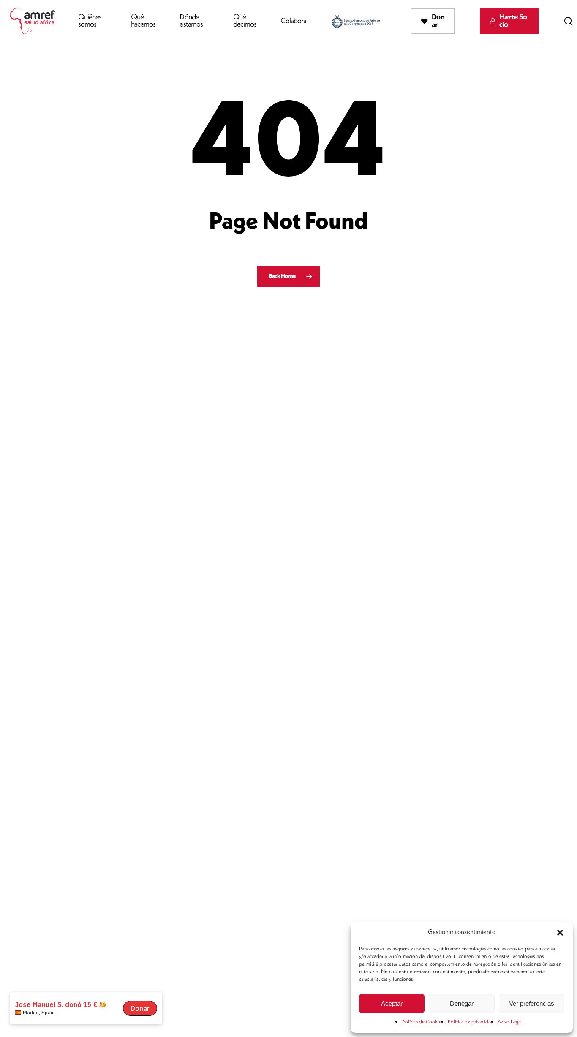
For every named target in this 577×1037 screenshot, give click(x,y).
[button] (560, 932)
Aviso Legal (510, 1022)
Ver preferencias (531, 1003)
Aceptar (392, 1003)
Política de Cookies (423, 1022)
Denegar (462, 1003)
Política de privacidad (470, 1022)
